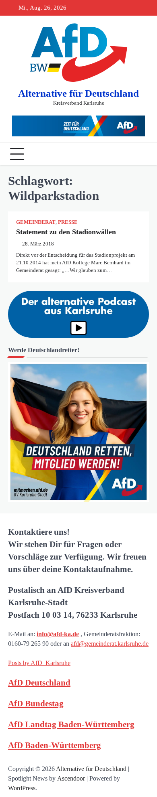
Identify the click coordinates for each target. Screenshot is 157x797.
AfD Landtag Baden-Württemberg (71, 724)
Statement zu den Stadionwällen (66, 232)
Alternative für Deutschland (78, 93)
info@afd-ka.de (58, 634)
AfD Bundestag (36, 703)
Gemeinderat (36, 222)
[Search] (141, 154)
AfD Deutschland (39, 682)
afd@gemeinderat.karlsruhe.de (110, 643)
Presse (68, 222)
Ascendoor (71, 778)
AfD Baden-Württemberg (54, 745)
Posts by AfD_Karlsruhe (39, 662)
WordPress (21, 788)
